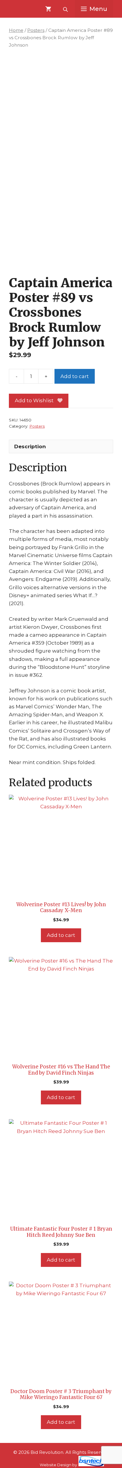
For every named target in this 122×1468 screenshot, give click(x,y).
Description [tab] (30, 446)
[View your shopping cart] (48, 9)
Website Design (55, 1464)
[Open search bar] (66, 9)
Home (16, 30)
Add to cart (74, 376)
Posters (35, 30)
